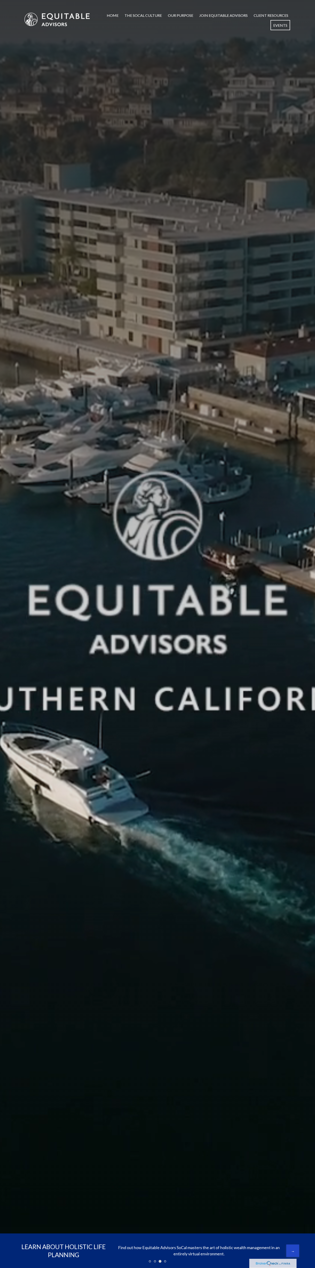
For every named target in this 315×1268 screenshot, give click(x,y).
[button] (112, 15)
